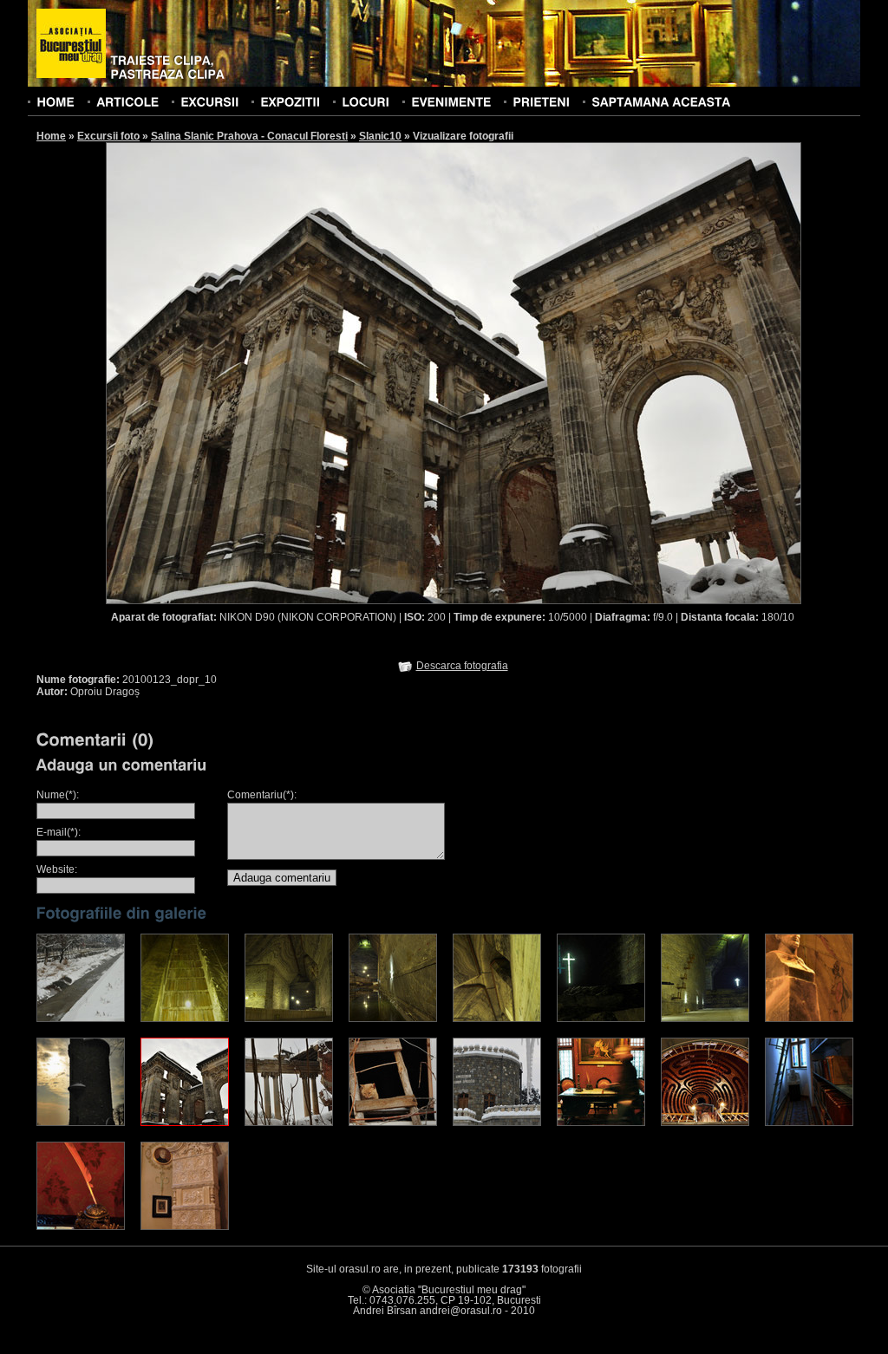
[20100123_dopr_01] (80, 1018)
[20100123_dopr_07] (705, 1018)
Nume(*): (57, 795)
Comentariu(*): (262, 795)
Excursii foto (108, 136)
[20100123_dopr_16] (809, 1122)
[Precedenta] (279, 372)
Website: (56, 869)
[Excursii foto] (209, 101)
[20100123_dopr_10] (184, 1122)
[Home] (55, 101)
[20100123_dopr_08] (809, 1018)
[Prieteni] (541, 101)
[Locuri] (365, 101)
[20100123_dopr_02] (184, 1018)
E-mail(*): (58, 832)
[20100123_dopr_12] (393, 1122)
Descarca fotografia (462, 666)
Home (51, 136)
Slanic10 (380, 136)
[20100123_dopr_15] (705, 1122)
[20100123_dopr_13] (497, 1122)
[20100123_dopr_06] (601, 1018)
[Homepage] (71, 44)
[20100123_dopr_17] (80, 1227)
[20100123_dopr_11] (289, 1122)
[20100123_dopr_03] (289, 1018)
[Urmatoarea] (627, 372)
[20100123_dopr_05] (497, 1018)
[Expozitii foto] (290, 101)
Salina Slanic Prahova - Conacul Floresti (249, 136)
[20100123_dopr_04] (393, 1018)
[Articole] (127, 101)
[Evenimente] (451, 101)
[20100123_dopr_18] (184, 1227)
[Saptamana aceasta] (660, 101)
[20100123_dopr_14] (601, 1122)
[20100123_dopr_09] (80, 1122)
